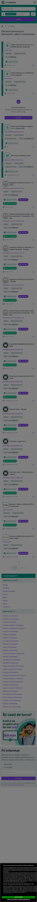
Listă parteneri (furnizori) (7, 893)
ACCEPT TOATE (18, 897)
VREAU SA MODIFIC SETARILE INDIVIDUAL (18, 899)
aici (31, 877)
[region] (18, 882)
